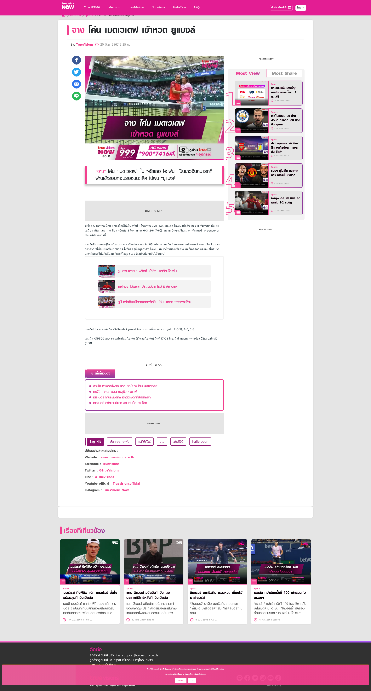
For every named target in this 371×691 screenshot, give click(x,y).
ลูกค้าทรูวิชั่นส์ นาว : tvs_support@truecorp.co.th (124, 655)
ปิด (192, 680)
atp (162, 441)
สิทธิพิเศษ (135, 7)
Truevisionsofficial (126, 483)
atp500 (178, 441)
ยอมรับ (180, 680)
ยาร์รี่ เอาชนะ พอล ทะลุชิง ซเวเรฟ (115, 391)
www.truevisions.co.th (117, 457)
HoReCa (178, 7)
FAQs (197, 7)
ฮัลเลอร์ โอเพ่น (119, 441)
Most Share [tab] (284, 73)
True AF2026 (92, 7)
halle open (200, 441)
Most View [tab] (248, 73)
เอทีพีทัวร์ (144, 441)
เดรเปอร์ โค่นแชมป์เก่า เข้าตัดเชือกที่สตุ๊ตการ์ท (122, 397)
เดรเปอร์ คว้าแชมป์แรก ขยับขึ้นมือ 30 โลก (120, 403)
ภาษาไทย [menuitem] (297, 15)
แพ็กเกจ (112, 7)
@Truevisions (104, 477)
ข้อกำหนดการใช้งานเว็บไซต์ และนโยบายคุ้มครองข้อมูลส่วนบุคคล (185, 674)
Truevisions (110, 463)
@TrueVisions (109, 470)
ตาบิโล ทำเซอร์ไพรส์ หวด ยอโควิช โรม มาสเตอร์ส (125, 386)
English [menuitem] (298, 21)
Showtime (158, 7)
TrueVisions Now (116, 490)
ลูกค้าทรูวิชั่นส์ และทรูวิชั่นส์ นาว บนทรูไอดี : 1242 (121, 660)
